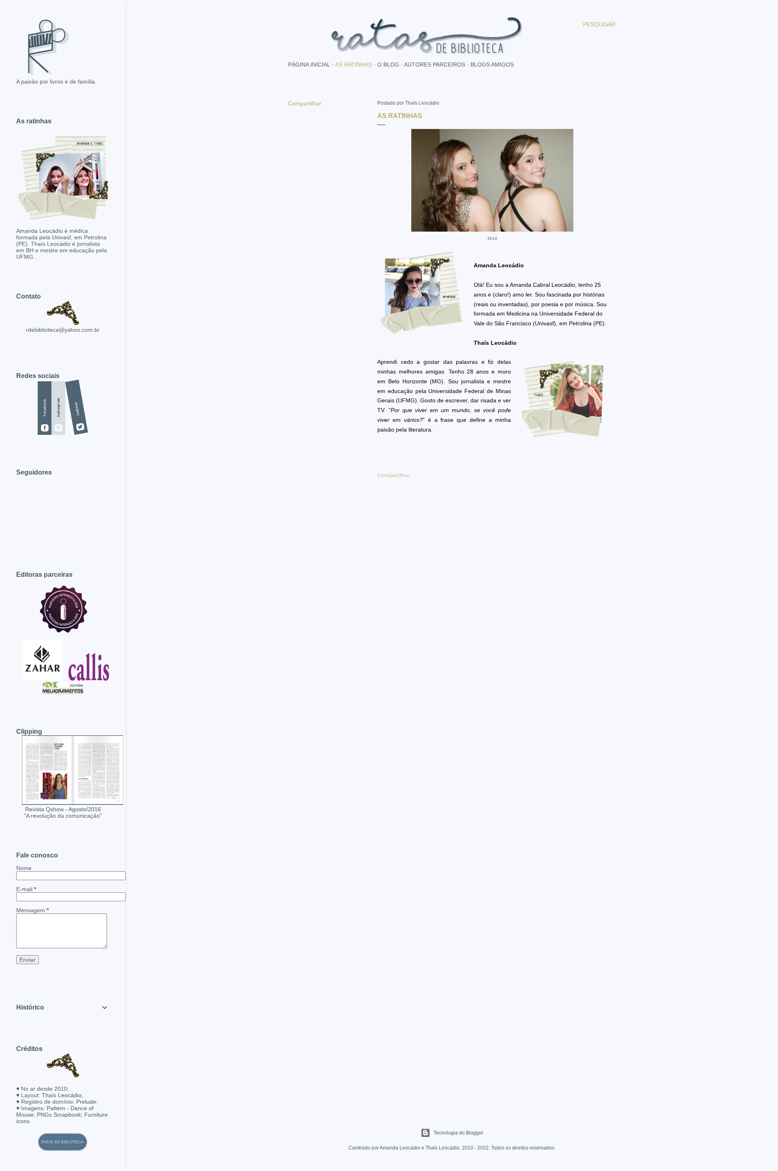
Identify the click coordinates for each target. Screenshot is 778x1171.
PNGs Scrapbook (59, 1114)
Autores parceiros (434, 64)
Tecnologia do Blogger (458, 1133)
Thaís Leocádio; (62, 1095)
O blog (388, 64)
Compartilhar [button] (304, 103)
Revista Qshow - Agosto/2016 (63, 809)
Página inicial (309, 64)
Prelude (86, 1101)
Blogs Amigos (492, 64)
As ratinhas (353, 64)
